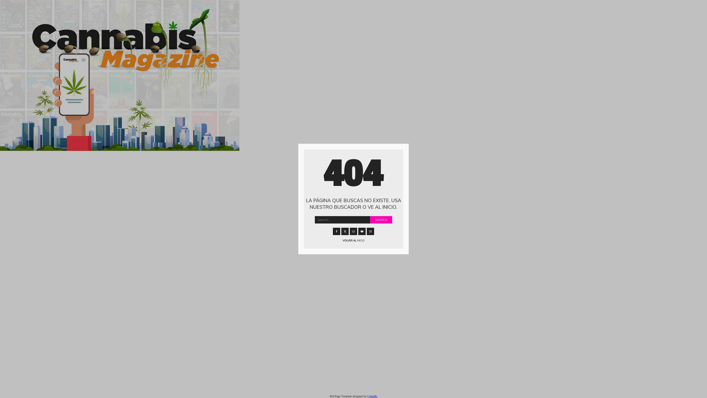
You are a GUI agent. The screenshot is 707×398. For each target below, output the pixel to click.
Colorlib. (372, 396)
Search (381, 220)
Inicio (360, 240)
